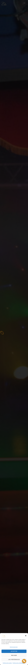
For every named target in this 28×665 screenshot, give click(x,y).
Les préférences (14, 659)
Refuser (14, 655)
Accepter (14, 651)
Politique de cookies (7, 662)
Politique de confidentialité (19, 662)
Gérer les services (13, 647)
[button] (26, 635)
